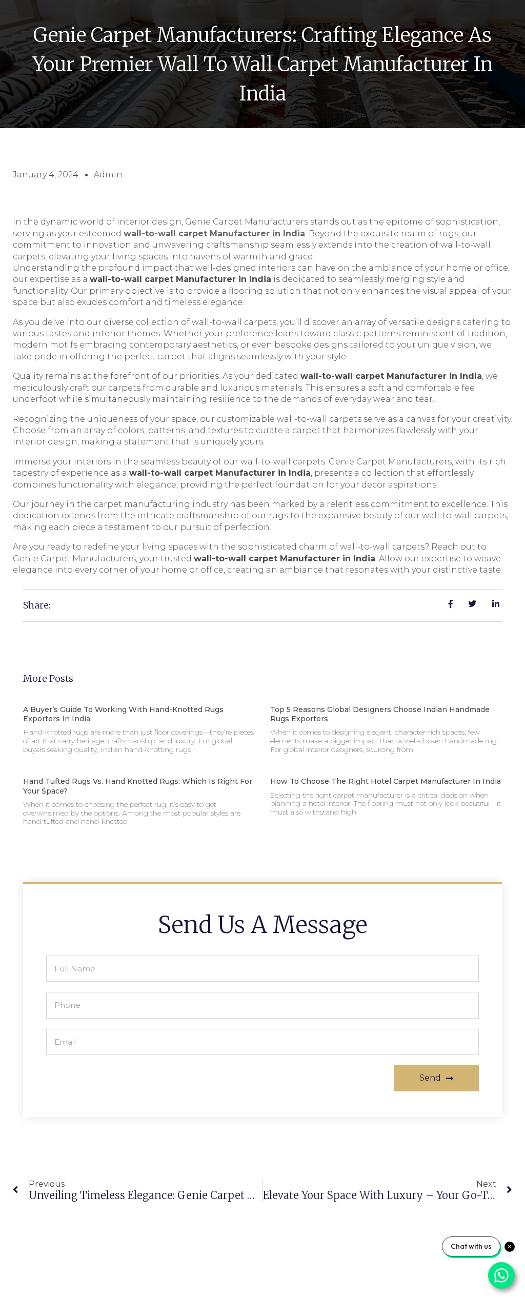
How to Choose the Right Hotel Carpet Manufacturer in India (385, 781)
